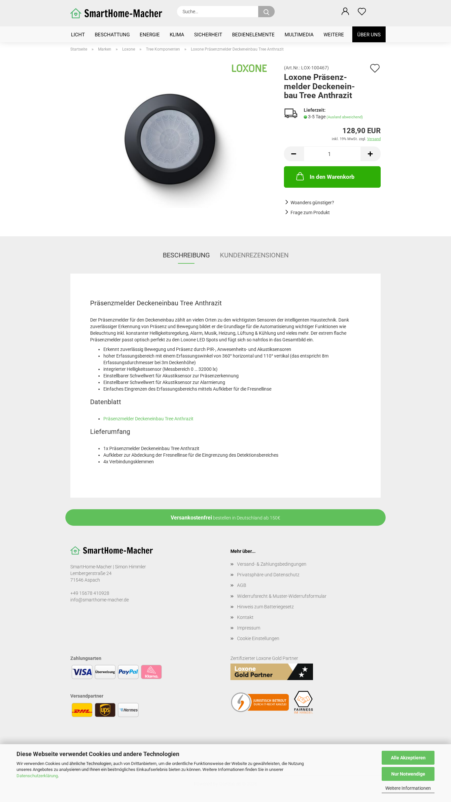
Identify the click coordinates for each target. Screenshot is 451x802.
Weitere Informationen (408, 788)
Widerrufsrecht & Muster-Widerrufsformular (282, 596)
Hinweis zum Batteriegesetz (265, 606)
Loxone (263, 658)
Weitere (334, 35)
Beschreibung (186, 255)
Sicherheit (208, 35)
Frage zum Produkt (310, 212)
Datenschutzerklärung (37, 775)
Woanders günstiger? (312, 202)
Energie (150, 35)
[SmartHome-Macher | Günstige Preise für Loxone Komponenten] (118, 13)
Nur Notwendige (408, 774)
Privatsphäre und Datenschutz (268, 574)
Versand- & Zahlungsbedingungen (271, 564)
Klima (177, 35)
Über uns (369, 35)
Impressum (248, 627)
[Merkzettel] (362, 11)
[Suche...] (266, 11)
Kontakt (245, 617)
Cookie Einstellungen (258, 638)
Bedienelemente (253, 35)
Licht (78, 35)
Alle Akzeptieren (408, 757)
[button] (345, 11)
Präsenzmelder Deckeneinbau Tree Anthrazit (148, 418)
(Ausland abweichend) (345, 117)
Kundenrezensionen (254, 255)
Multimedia (299, 35)
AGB (241, 585)
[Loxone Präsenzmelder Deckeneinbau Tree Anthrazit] (172, 139)
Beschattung (112, 35)
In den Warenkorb (332, 176)
